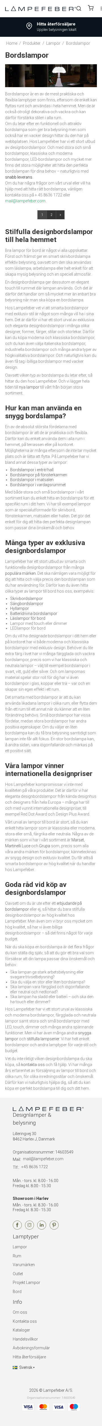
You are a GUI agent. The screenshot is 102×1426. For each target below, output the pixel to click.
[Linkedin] (41, 1228)
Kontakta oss (25, 1321)
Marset (77, 840)
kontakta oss (33, 1064)
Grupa (44, 846)
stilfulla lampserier (43, 1039)
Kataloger (21, 1330)
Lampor (20, 1247)
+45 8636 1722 (34, 1167)
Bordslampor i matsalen (32, 479)
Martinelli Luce (17, 846)
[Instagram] (29, 1228)
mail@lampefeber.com (43, 1159)
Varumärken (24, 1264)
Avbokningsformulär (31, 1348)
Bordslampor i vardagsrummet (38, 485)
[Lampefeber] (40, 8)
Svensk (25, 1367)
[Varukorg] (91, 8)
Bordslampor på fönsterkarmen (38, 475)
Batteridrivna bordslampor (33, 613)
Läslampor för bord (27, 618)
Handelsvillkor (25, 1339)
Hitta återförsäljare (29, 1357)
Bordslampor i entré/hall (32, 470)
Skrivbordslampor (26, 598)
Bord (17, 1291)
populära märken (20, 573)
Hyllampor (19, 608)
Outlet (18, 1273)
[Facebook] (17, 1228)
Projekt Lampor (26, 1282)
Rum (17, 1256)
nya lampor (29, 387)
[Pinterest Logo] (54, 1228)
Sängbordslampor (26, 603)
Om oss (20, 1312)
